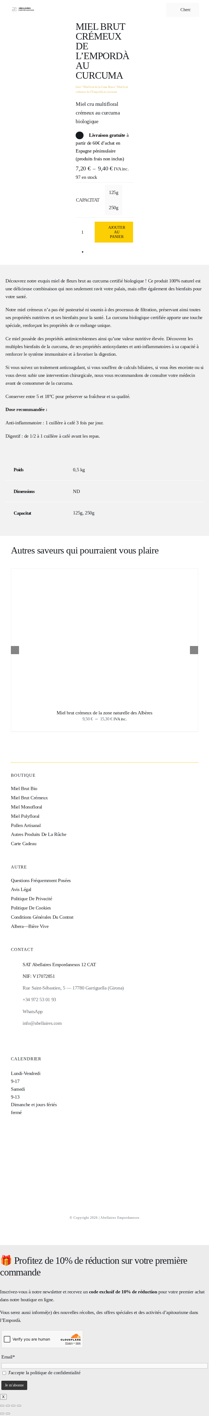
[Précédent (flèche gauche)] (2, 1413)
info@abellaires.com (42, 1023)
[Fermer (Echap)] (19, 1406)
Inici (78, 86)
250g (113, 207)
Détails (128, 637)
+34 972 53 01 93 (39, 999)
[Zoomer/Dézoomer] (2, 1406)
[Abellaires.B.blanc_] (23, 8)
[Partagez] (13, 1406)
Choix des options (92, 637)
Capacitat (87, 200)
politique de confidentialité (55, 1372)
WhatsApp (33, 1011)
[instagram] (13, 1034)
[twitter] (31, 1034)
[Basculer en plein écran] (8, 1406)
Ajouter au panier (116, 232)
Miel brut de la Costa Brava (99, 86)
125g (113, 192)
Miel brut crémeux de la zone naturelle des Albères (104, 712)
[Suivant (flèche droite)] (8, 1413)
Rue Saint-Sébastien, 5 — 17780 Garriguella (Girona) (73, 988)
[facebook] (22, 1034)
